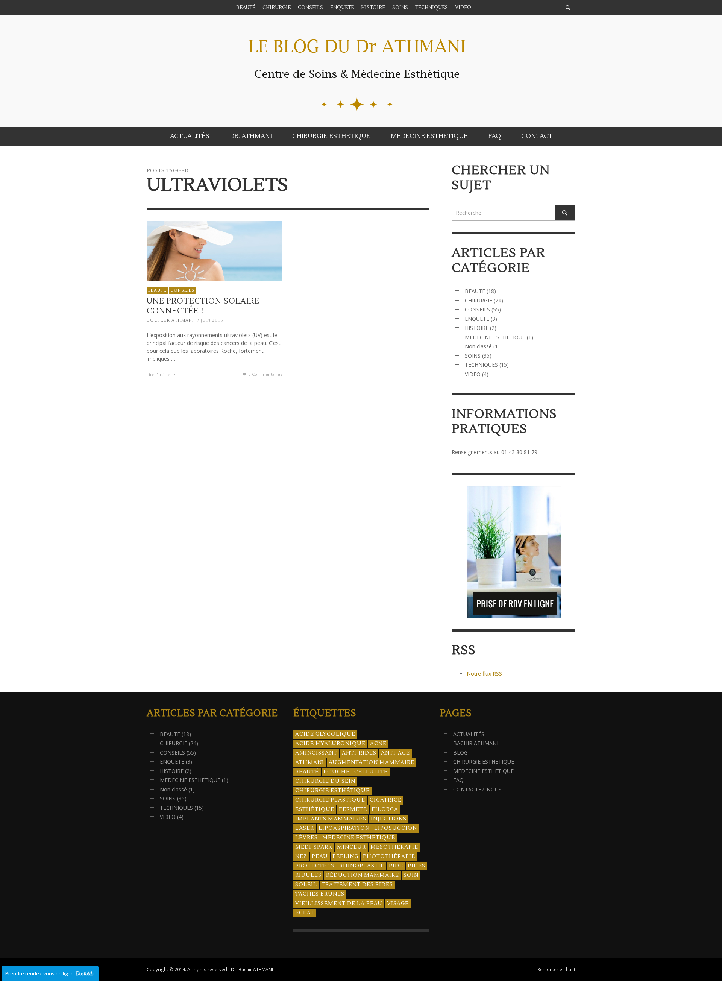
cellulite (371, 771)
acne (378, 743)
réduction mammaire (362, 875)
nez (301, 856)
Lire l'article (159, 374)
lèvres (306, 837)
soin (411, 875)
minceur (351, 847)
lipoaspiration (344, 828)
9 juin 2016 (210, 320)
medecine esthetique (358, 837)
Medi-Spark (313, 847)
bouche (336, 771)
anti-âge (395, 753)
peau (320, 856)
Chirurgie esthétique (332, 790)
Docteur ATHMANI (170, 320)
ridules (308, 875)
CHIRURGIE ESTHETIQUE (483, 761)
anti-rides (359, 753)
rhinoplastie (361, 866)
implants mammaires (330, 818)
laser (304, 828)
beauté (307, 771)
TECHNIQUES (481, 364)
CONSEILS (182, 290)
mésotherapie (394, 847)
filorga (385, 809)
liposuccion (395, 828)
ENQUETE (477, 318)
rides (416, 866)
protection (315, 866)
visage (398, 903)
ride (396, 866)
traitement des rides (357, 884)
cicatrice (386, 800)
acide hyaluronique (330, 743)
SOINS (473, 355)
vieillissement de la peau (338, 903)
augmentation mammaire (371, 762)
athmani (309, 762)
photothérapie (389, 856)
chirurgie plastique (330, 800)
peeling (345, 856)
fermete (353, 809)
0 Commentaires (264, 374)
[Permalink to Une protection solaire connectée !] (214, 250)
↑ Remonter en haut (554, 969)
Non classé (478, 346)
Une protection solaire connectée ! (203, 306)
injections (389, 818)
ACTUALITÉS (468, 734)
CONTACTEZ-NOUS (477, 789)
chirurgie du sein (325, 781)
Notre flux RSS (484, 673)
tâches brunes (319, 894)
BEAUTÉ (157, 290)
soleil (306, 884)
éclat (304, 913)
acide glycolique (325, 734)
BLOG (460, 752)
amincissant (316, 753)
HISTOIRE (476, 327)
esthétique (314, 809)
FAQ (458, 780)
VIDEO (473, 374)
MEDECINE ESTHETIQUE (495, 337)
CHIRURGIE (478, 300)
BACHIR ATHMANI (475, 743)
